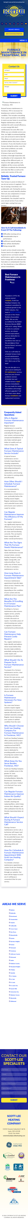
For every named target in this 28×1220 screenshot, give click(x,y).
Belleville (13, 913)
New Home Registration (14, 34)
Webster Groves (15, 995)
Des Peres (13, 932)
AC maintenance (10, 372)
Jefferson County (15, 954)
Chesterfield (13, 919)
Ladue (12, 960)
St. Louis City (14, 985)
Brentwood (13, 916)
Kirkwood (13, 957)
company (8, 300)
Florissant (13, 947)
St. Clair (12, 979)
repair (18, 381)
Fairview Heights (15, 941)
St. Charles (13, 976)
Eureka (12, 938)
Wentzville (13, 998)
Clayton (12, 922)
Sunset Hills (13, 988)
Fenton (12, 944)
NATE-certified (15, 312)
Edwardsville (13, 935)
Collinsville (13, 925)
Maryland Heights (15, 966)
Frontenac (13, 951)
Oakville (12, 973)
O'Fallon (12, 970)
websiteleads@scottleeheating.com (14, 1135)
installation (14, 396)
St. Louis (12, 982)
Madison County (15, 963)
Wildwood (13, 1001)
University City (14, 992)
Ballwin (12, 910)
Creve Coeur (14, 929)
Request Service (14, 29)
